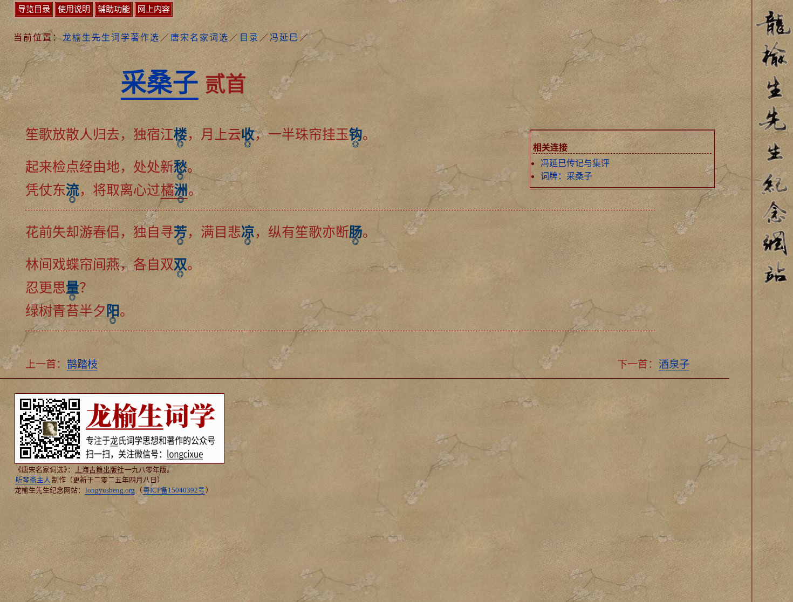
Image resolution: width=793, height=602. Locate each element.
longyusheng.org (110, 490)
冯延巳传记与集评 (575, 163)
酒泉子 (674, 364)
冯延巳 (284, 37)
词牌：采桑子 (566, 176)
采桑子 (160, 82)
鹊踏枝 (82, 364)
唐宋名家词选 (199, 37)
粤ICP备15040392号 (174, 490)
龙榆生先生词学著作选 (111, 37)
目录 (249, 37)
